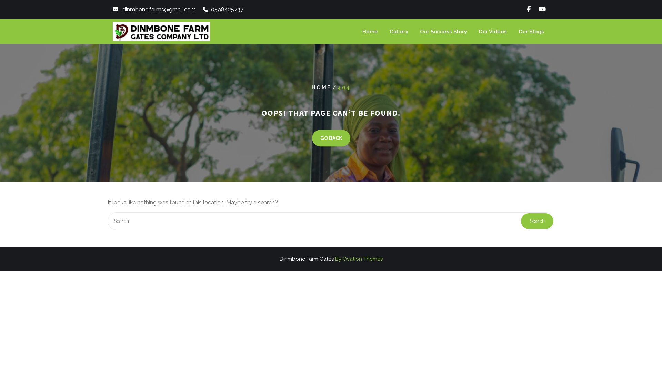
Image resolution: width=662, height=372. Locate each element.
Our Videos (493, 32)
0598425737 (227, 9)
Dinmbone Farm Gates (331, 259)
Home (370, 32)
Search (537, 221)
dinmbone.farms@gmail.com (159, 9)
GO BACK (331, 138)
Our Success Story (443, 32)
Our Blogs (531, 32)
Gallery (399, 32)
